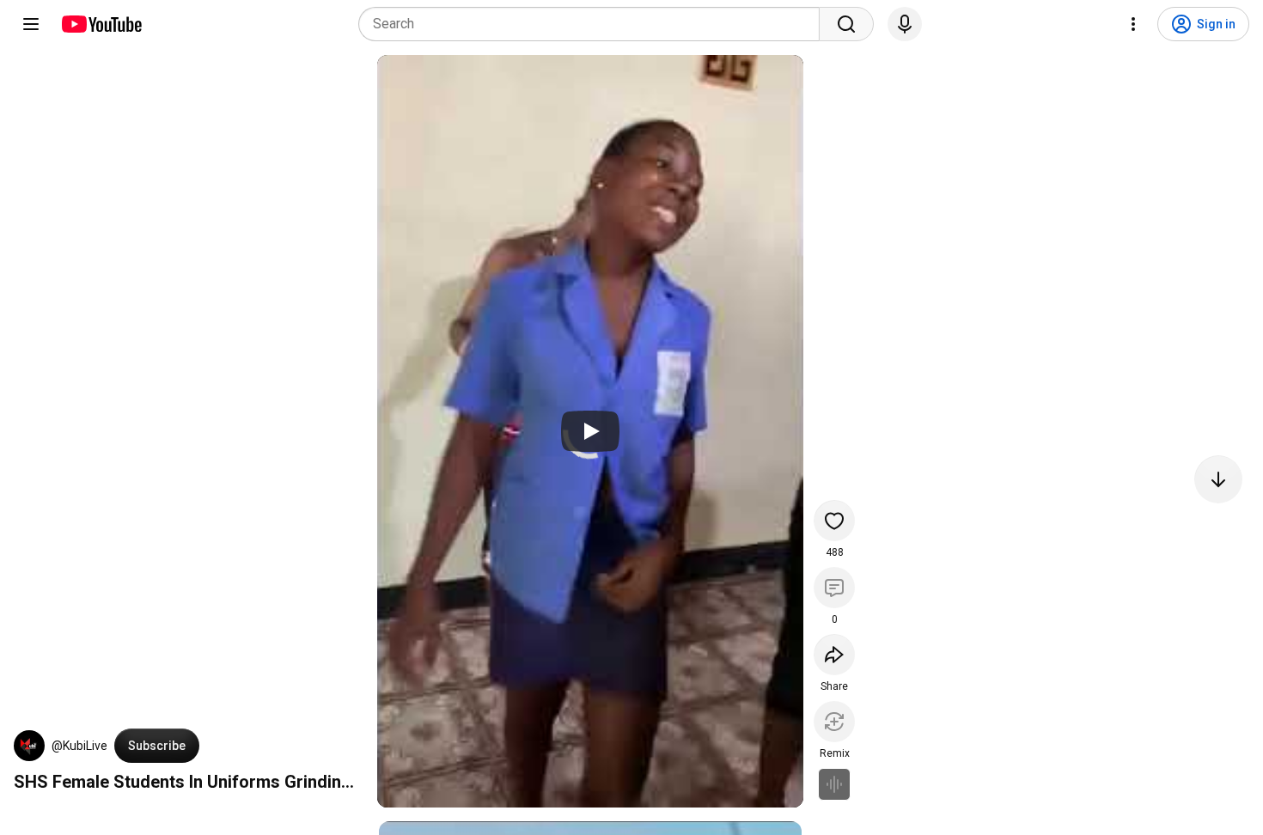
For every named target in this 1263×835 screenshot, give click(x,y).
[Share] (834, 654)
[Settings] (1133, 24)
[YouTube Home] (101, 24)
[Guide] (31, 24)
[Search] (846, 24)
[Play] (590, 431)
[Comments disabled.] (834, 587)
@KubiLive (79, 746)
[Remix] (834, 721)
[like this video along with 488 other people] (834, 520)
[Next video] (1218, 479)
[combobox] (594, 24)
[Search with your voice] (905, 24)
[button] (29, 745)
